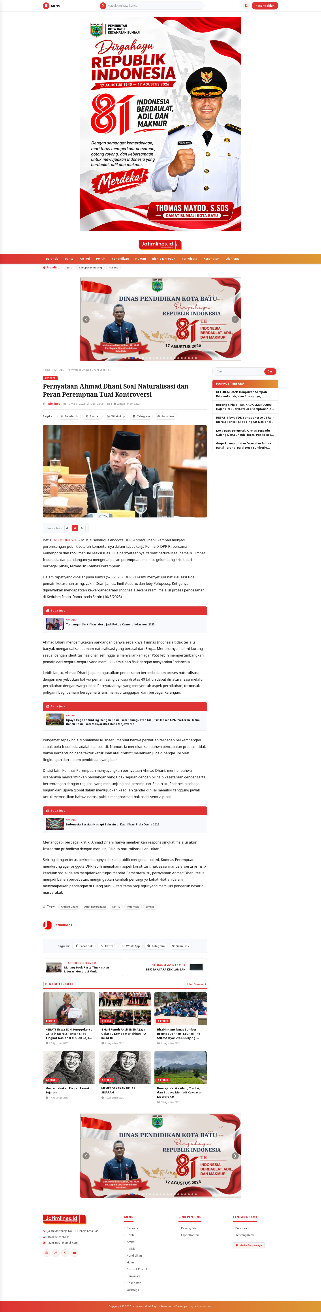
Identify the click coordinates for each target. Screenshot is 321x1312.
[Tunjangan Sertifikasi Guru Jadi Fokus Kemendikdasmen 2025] (55, 624)
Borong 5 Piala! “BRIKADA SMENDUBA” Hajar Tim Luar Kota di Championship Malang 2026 (244, 407)
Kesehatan (211, 259)
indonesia (133, 906)
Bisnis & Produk (163, 259)
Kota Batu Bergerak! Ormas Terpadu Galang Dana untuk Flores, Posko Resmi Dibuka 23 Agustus (245, 433)
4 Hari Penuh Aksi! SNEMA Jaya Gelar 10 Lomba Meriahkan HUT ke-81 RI (124, 1033)
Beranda (52, 259)
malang (113, 267)
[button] (125, 358)
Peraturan (242, 1228)
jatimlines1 (54, 404)
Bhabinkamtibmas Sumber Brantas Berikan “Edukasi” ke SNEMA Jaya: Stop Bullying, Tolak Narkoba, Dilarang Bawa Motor (179, 1037)
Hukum (140, 259)
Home (46, 369)
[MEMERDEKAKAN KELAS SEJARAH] (125, 1067)
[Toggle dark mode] (246, 5)
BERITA (50, 1021)
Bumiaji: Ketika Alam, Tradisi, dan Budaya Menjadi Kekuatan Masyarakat (179, 1092)
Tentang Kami (244, 1235)
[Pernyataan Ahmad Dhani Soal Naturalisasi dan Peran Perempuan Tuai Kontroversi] (125, 471)
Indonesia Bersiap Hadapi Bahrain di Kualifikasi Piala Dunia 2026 (112, 824)
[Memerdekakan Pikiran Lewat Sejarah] (69, 1067)
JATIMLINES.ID (65, 540)
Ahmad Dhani (69, 906)
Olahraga (233, 259)
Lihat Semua (195, 984)
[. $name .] (46, 1253)
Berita (69, 259)
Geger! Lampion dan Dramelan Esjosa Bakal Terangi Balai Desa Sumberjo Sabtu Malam (243, 445)
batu (69, 267)
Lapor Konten (190, 1235)
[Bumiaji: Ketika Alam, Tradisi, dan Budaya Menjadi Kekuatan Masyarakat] (180, 1067)
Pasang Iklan (265, 6)
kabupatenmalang (90, 267)
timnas (150, 906)
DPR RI (116, 906)
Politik (100, 259)
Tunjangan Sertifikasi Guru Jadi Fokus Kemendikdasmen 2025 (110, 624)
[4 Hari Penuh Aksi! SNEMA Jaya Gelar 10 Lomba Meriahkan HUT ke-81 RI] (125, 1008)
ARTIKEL (59, 369)
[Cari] (103, 5)
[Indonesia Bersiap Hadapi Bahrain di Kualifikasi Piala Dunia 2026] (55, 824)
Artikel (85, 259)
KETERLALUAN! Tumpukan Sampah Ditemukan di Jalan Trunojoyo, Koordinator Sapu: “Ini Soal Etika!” (241, 394)
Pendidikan (120, 259)
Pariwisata (189, 259)
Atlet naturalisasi (95, 906)
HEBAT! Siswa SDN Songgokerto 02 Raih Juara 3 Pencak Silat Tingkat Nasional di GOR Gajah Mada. (68, 1035)
